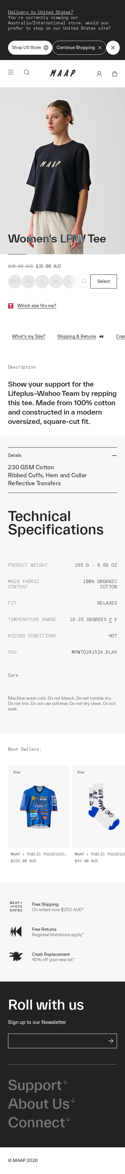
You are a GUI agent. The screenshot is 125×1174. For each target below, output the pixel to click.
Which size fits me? (36, 305)
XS (29, 281)
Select (103, 281)
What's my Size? (28, 336)
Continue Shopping (76, 47)
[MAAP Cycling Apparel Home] (62, 74)
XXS (14, 281)
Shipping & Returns (76, 336)
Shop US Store (26, 47)
